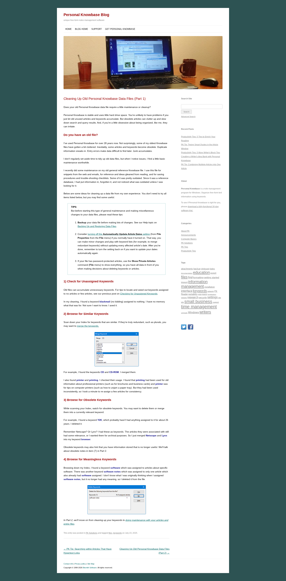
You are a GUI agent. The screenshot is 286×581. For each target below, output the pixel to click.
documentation (186, 273)
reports (184, 298)
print (200, 294)
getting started (211, 277)
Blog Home (81, 29)
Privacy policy (80, 564)
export (213, 273)
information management (194, 284)
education (201, 272)
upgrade (184, 313)
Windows (193, 312)
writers (205, 312)
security (203, 297)
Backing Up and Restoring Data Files (97, 226)
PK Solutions (91, 533)
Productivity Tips (188, 251)
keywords (117, 533)
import (184, 282)
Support (96, 29)
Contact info (68, 564)
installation (209, 287)
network (210, 291)
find (190, 277)
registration (212, 294)
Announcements (188, 235)
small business (198, 301)
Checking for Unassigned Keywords (138, 293)
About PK (185, 231)
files (110, 533)
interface (186, 291)
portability (193, 294)
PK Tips (184, 247)
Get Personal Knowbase (120, 29)
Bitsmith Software (90, 568)
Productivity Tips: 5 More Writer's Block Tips (200, 152)
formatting (198, 277)
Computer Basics (188, 239)
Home (68, 29)
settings (212, 297)
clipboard (205, 269)
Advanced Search (188, 117)
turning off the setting (119, 234)
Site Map (90, 564)
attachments (187, 268)
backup (196, 268)
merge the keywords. (88, 326)
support (216, 302)
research (192, 297)
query (204, 294)
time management (199, 306)
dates (212, 269)
